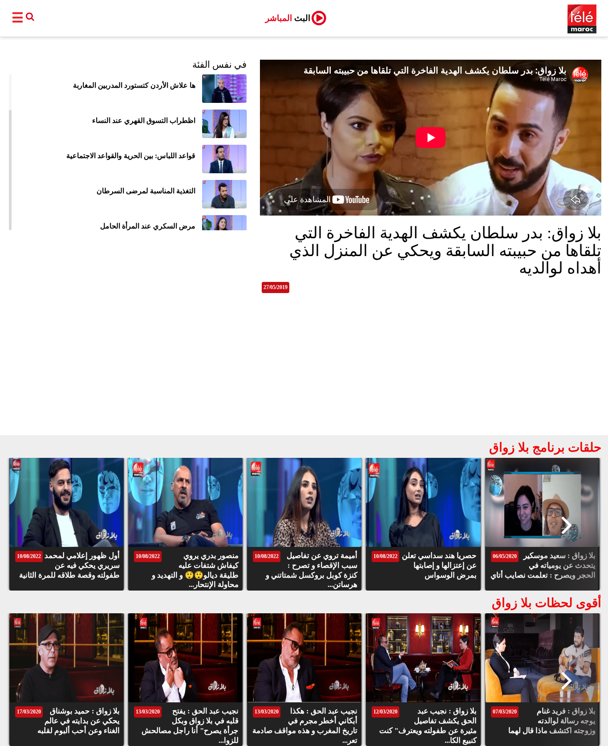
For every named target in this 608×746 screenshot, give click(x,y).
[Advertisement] (304, 368)
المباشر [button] (287, 18)
